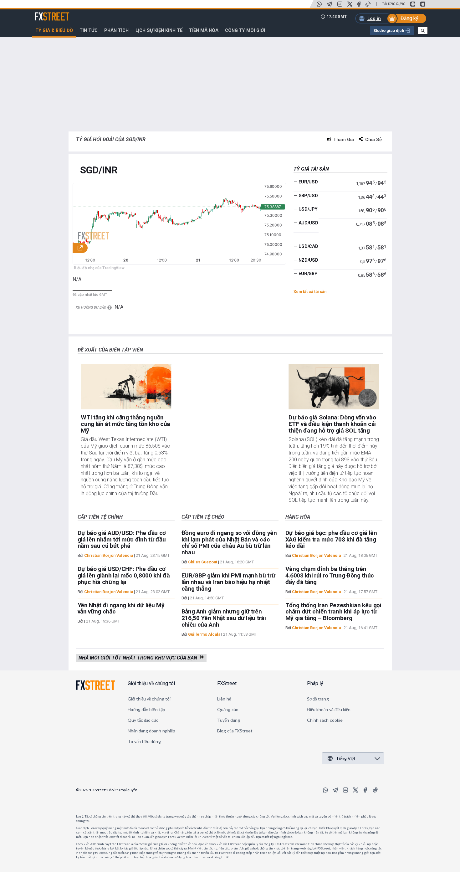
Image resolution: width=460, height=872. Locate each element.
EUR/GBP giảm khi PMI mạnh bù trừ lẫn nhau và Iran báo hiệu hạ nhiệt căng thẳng (228, 582)
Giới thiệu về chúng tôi (151, 683)
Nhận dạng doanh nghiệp (152, 730)
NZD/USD (308, 260)
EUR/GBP (308, 273)
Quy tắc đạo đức (143, 720)
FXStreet (44, 13)
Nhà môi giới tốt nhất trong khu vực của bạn (139, 658)
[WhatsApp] (319, 4)
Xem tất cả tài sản (310, 291)
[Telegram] (329, 4)
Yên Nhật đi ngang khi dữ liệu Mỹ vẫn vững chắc (121, 608)
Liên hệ (224, 698)
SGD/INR (99, 170)
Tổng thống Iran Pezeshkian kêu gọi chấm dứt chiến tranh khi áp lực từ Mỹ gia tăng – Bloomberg (333, 612)
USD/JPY (308, 209)
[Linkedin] (339, 4)
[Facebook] (358, 4)
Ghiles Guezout (202, 562)
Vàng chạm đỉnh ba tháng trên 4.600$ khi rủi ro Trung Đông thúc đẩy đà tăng (329, 575)
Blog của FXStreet (235, 730)
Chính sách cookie (325, 720)
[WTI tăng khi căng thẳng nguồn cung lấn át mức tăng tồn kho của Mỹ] (126, 386)
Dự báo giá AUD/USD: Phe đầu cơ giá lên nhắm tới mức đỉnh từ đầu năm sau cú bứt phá (122, 539)
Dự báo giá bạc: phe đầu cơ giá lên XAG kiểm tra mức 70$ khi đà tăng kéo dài (331, 539)
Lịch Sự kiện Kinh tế (158, 30)
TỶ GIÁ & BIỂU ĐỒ (54, 30)
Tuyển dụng (228, 720)
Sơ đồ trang (318, 698)
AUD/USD (308, 223)
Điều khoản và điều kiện (329, 709)
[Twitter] (349, 4)
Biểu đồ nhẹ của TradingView (99, 268)
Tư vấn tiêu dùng (144, 741)
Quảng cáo (227, 709)
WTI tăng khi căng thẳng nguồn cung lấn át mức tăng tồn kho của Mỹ (125, 424)
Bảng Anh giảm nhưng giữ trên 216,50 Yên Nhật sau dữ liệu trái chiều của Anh (223, 618)
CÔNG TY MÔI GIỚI (245, 30)
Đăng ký (409, 18)
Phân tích (116, 30)
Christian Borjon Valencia (108, 555)
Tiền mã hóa (203, 30)
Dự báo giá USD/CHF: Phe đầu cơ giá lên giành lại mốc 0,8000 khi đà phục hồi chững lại (124, 575)
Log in (374, 18)
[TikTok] (368, 4)
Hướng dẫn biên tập (146, 709)
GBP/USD (308, 195)
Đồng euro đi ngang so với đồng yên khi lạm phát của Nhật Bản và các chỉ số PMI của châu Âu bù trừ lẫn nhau (229, 542)
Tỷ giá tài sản (311, 169)
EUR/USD (308, 182)
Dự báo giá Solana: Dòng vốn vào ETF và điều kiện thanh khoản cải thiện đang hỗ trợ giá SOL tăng (332, 424)
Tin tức (88, 30)
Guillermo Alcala (204, 634)
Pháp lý (315, 683)
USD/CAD (308, 246)
